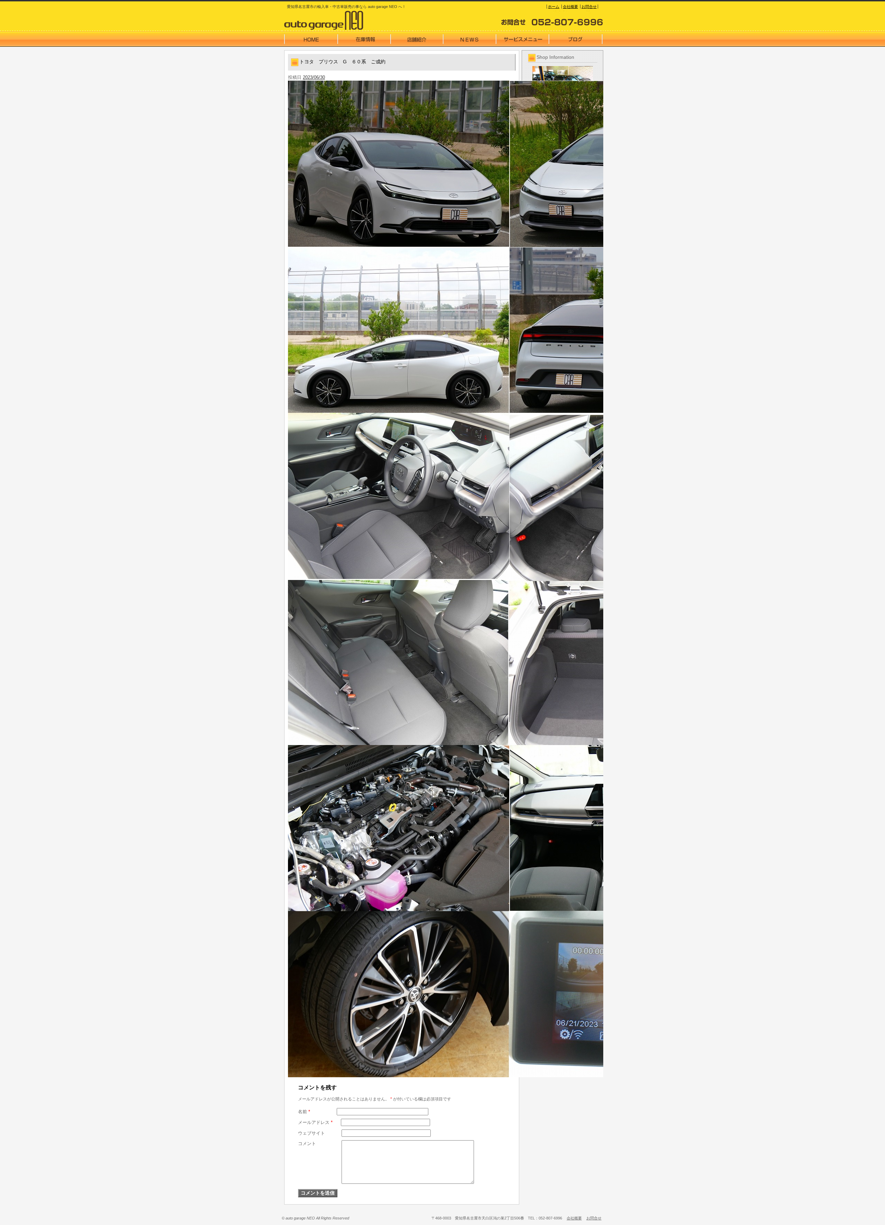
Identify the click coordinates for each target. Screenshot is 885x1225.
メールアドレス (315, 1122)
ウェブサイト (311, 1133)
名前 (304, 1111)
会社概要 (570, 6)
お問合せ (589, 6)
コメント (307, 1143)
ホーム (553, 6)
